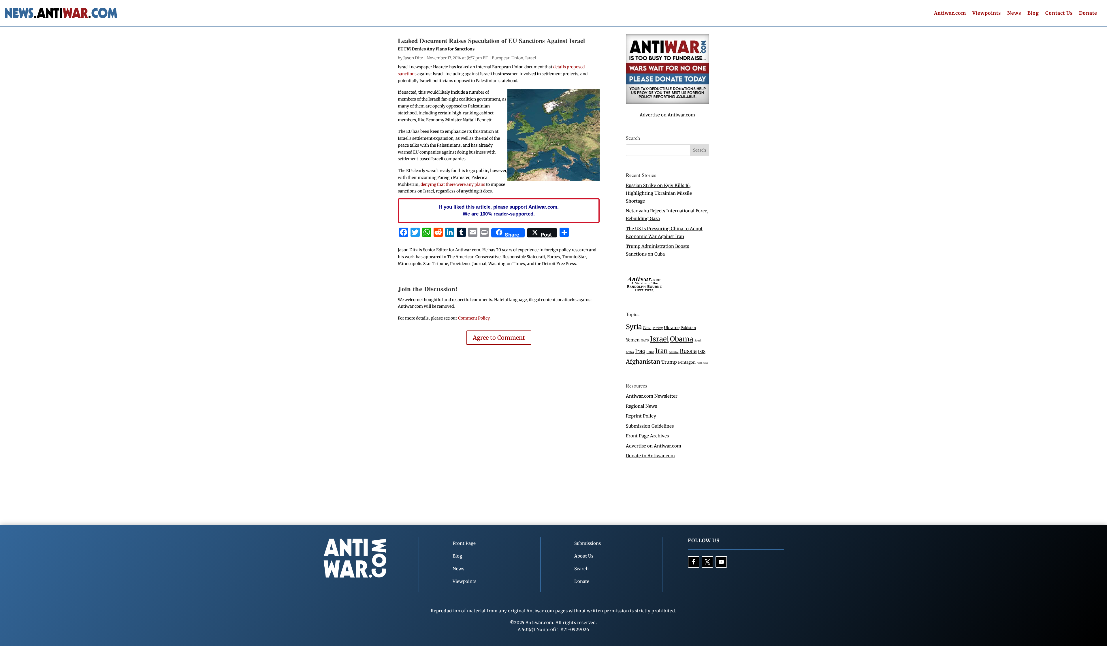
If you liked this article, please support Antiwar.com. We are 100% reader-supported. (499, 210)
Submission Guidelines (650, 426)
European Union (507, 58)
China (650, 352)
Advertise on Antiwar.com (667, 115)
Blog (1033, 13)
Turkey (658, 328)
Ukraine (671, 327)
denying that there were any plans (453, 184)
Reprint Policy (641, 416)
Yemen (633, 340)
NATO (645, 340)
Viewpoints (986, 13)
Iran (661, 351)
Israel (530, 58)
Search (581, 568)
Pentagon (687, 362)
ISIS (701, 351)
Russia (688, 351)
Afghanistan (643, 361)
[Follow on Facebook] (693, 562)
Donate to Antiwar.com (650, 455)
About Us (583, 556)
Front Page (464, 543)
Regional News (641, 406)
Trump (669, 362)
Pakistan (688, 328)
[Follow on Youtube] (721, 562)
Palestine (674, 352)
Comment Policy (474, 318)
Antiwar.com (950, 13)
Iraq (640, 351)
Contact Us (1059, 13)
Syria (634, 326)
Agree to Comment (499, 337)
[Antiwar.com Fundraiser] (667, 102)
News (1014, 13)
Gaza (647, 327)
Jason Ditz (413, 58)
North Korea (702, 363)
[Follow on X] (707, 562)
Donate (1088, 13)
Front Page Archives (647, 436)
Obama (681, 339)
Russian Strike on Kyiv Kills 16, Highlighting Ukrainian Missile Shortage (659, 193)
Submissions (587, 543)
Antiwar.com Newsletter (651, 396)
